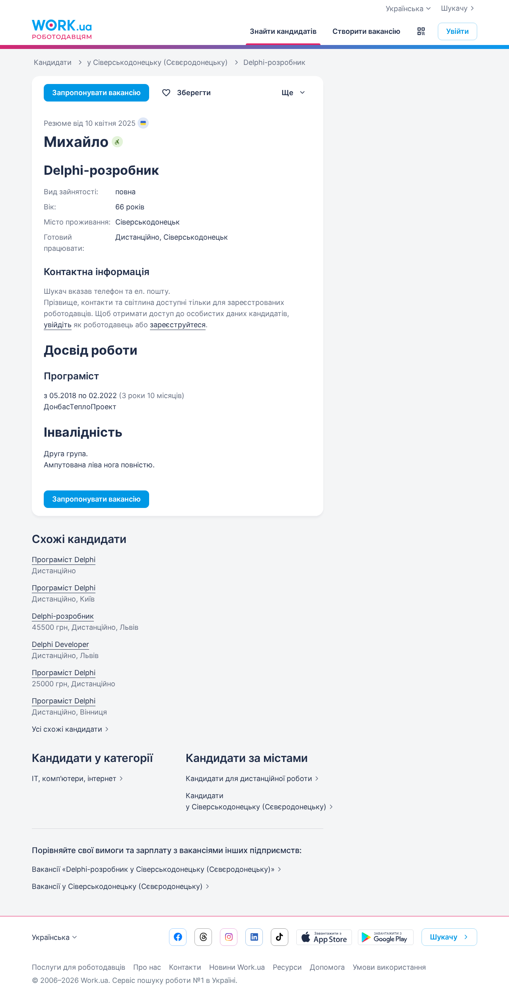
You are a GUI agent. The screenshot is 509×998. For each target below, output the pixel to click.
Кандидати (249, 778)
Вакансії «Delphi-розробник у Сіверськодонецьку (153, 869)
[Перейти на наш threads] (203, 937)
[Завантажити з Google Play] (386, 937)
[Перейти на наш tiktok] (279, 937)
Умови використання (389, 967)
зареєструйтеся (178, 324)
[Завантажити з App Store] (324, 937)
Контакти (185, 967)
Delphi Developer (60, 644)
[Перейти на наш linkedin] (254, 937)
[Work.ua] (61, 29)
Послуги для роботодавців (78, 967)
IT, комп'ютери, (74, 778)
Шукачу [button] (443, 937)
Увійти (457, 31)
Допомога (327, 967)
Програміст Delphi (63, 559)
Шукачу (454, 8)
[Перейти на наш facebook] (178, 937)
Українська (51, 937)
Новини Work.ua (237, 967)
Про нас (147, 967)
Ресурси (287, 967)
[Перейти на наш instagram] (228, 937)
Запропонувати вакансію (96, 92)
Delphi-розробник (63, 616)
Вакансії (117, 886)
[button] (421, 31)
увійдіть (58, 324)
